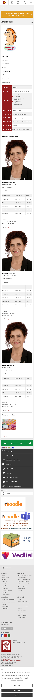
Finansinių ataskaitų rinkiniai (8, 602)
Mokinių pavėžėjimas (22, 585)
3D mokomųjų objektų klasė (24, 579)
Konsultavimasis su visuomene (25, 605)
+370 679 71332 (6, 659)
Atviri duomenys (21, 617)
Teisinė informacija (22, 615)
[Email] (9, 635)
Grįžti (5, 436)
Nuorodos (20, 599)
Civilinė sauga (21, 613)
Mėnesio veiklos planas (13, 460)
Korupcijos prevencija (23, 612)
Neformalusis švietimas (23, 581)
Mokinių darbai (5, 588)
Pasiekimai (9, 473)
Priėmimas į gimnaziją (7, 590)
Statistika (4, 592)
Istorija (3, 575)
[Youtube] (5, 635)
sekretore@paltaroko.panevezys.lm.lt (12, 660)
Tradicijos (4, 586)
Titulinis (2, 7)
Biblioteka (9, 464)
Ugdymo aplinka (5, 577)
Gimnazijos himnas (6, 585)
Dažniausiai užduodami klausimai (23, 607)
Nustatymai (17, 686)
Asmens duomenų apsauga (24, 603)
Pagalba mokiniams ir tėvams (24, 583)
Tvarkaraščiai (7, 568)
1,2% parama (10, 468)
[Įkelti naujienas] (12, 2)
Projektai (9, 451)
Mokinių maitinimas (22, 586)
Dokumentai (9, 455)
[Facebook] (2, 635)
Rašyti (8, 227)
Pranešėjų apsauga (22, 610)
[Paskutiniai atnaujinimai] (18, 2)
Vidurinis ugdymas (22, 577)
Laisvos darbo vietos (12, 477)
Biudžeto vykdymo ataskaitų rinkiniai (8, 600)
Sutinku (17, 695)
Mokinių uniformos (6, 594)
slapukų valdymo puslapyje (17, 680)
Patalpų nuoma (21, 588)
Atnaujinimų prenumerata (14, 486)
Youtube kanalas (11, 481)
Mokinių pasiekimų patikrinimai (25, 575)
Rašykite (4, 628)
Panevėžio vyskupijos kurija (18, 642)
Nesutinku (17, 690)
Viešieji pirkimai (5, 606)
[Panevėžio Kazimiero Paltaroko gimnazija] (4, 2)
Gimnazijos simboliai (6, 583)
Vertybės (4, 579)
